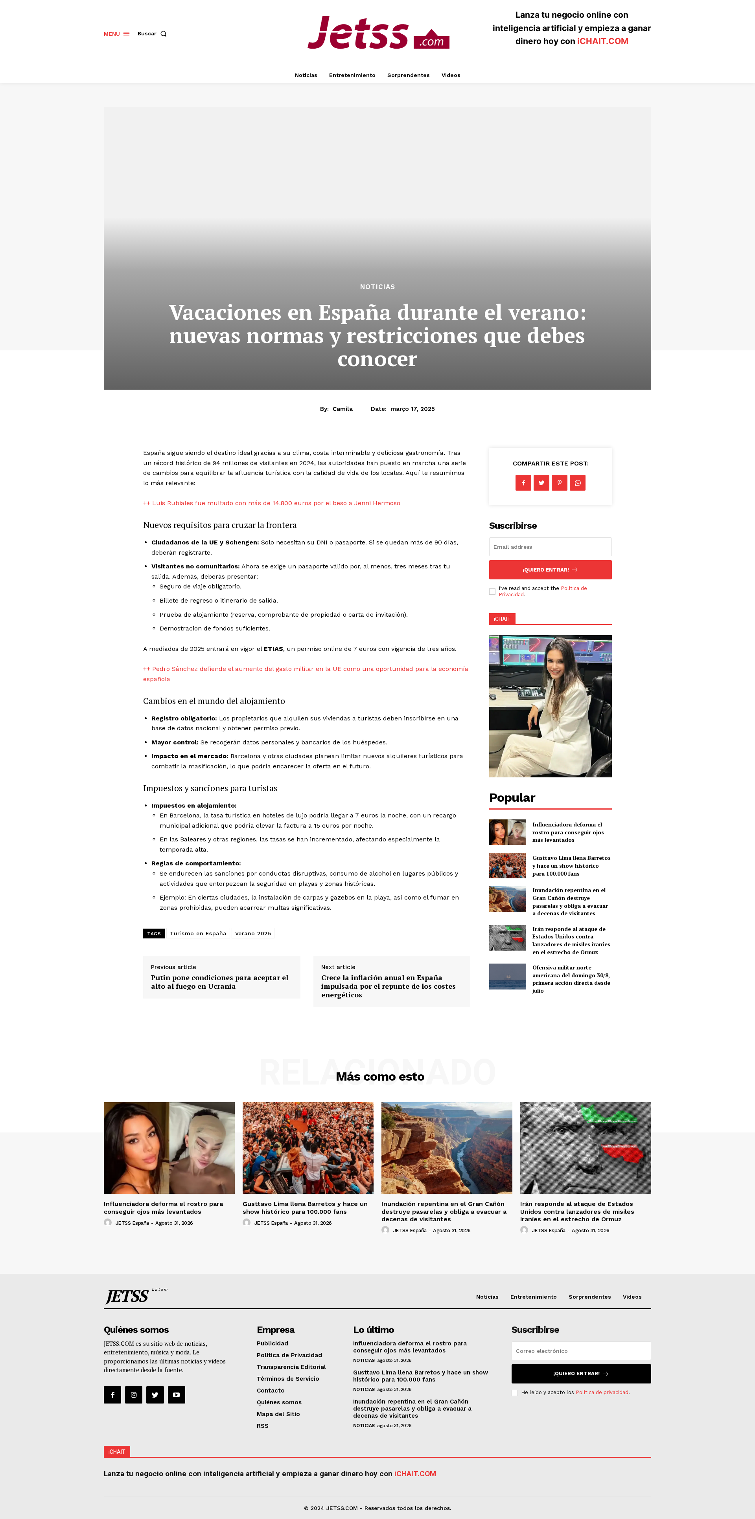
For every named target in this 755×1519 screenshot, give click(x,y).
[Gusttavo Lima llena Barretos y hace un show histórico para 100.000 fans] (507, 865)
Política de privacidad (602, 1392)
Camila (343, 408)
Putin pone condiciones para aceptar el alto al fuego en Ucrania (219, 982)
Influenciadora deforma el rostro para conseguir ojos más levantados (568, 832)
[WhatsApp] (578, 483)
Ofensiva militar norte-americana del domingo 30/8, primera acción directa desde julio (571, 979)
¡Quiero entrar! (546, 570)
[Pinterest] (559, 483)
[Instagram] (133, 1395)
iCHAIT (502, 619)
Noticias (377, 287)
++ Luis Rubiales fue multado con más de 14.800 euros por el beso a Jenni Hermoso (271, 503)
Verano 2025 (253, 933)
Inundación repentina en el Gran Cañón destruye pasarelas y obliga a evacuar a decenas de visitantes (570, 901)
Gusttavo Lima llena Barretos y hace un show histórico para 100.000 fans (571, 865)
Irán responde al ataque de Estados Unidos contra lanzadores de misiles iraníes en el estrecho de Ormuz (571, 940)
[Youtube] (176, 1395)
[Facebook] (523, 483)
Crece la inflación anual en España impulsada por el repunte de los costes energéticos (388, 986)
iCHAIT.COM (602, 41)
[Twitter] (541, 483)
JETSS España (132, 1223)
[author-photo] (109, 1222)
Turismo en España (198, 933)
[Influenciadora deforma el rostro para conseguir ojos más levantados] (507, 832)
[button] (154, 33)
